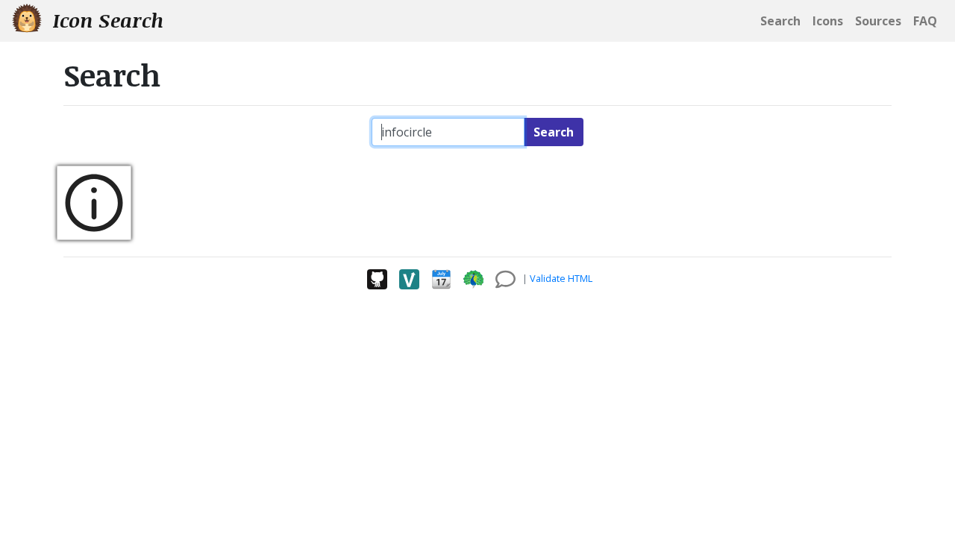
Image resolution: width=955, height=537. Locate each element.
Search (553, 132)
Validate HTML (561, 278)
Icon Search (105, 20)
